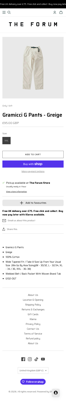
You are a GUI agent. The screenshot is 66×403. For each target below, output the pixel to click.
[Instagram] (30, 359)
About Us (33, 295)
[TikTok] (36, 359)
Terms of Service (33, 334)
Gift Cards (33, 314)
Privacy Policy (33, 324)
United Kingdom (31, 370)
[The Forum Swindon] (33, 24)
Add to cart (33, 154)
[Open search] (9, 12)
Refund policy (33, 338)
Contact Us (33, 329)
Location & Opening (33, 300)
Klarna (33, 319)
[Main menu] (4, 12)
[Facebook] (23, 359)
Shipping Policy (33, 305)
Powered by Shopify (47, 391)
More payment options (33, 171)
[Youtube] (43, 359)
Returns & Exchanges (33, 309)
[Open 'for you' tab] (56, 393)
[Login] (54, 12)
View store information (16, 191)
